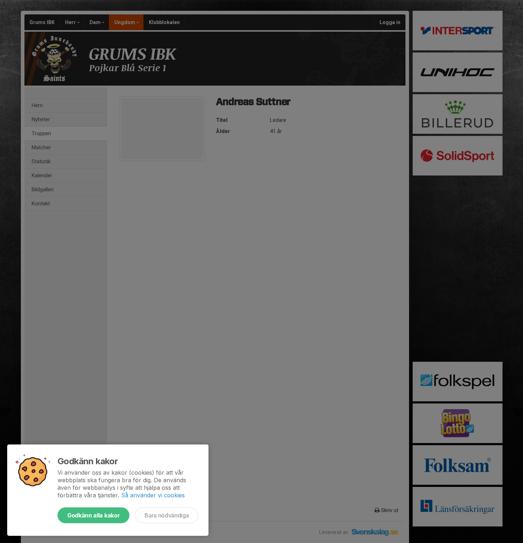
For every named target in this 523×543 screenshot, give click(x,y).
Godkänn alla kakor (93, 515)
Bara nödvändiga (166, 515)
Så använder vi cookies (153, 495)
